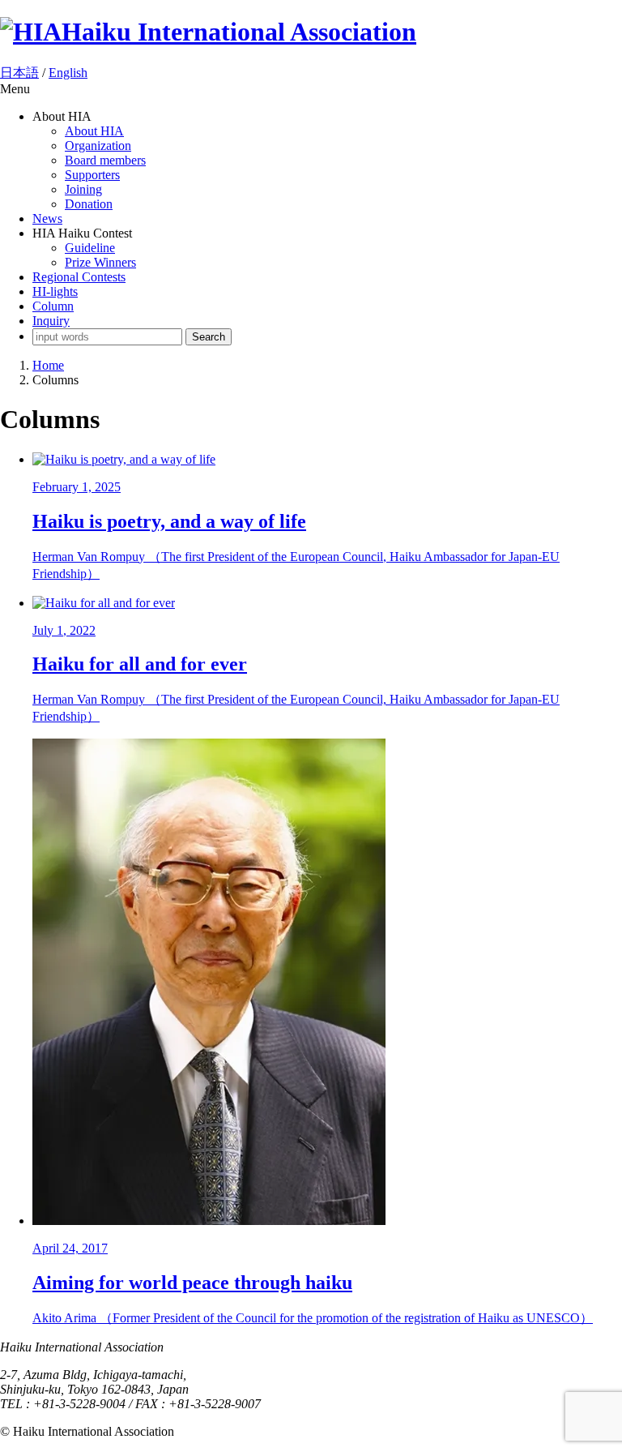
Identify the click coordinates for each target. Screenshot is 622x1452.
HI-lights (55, 291)
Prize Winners (100, 262)
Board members (105, 160)
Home (48, 365)
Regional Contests (79, 277)
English (68, 72)
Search (208, 337)
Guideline (90, 248)
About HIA (94, 131)
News (47, 218)
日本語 (19, 72)
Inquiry (51, 321)
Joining (83, 189)
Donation (89, 204)
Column (53, 306)
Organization (98, 145)
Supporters (92, 175)
